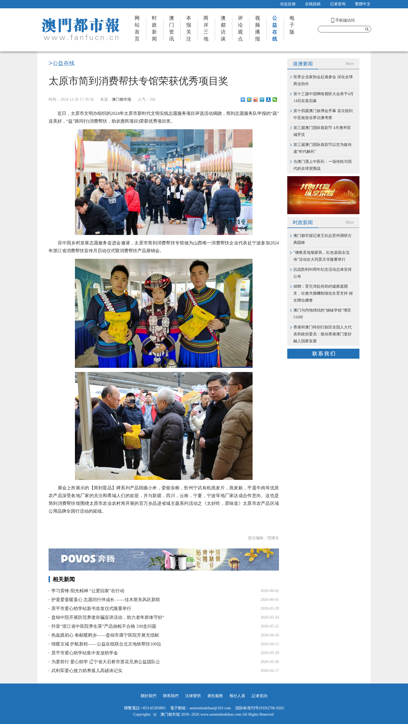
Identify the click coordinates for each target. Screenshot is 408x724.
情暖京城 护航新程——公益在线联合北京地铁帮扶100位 (106, 644)
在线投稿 (313, 4)
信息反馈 (288, 4)
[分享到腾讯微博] (262, 99)
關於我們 (148, 696)
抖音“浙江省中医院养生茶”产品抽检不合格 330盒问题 (103, 626)
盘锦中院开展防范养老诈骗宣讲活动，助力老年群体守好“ (107, 617)
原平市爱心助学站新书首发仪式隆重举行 (91, 608)
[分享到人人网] (268, 99)
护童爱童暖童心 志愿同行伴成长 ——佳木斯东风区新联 (105, 599)
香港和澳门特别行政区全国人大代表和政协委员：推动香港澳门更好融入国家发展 (322, 334)
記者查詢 (259, 696)
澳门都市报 (121, 99)
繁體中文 (363, 4)
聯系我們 (170, 696)
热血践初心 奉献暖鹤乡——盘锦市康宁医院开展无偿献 (105, 635)
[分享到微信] (275, 99)
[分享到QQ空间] (249, 99)
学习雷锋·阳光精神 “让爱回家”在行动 (87, 590)
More (350, 64)
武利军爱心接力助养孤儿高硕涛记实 (86, 670)
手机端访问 (345, 20)
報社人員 (237, 696)
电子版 (291, 25)
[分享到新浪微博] (255, 99)
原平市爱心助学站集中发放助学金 (84, 652)
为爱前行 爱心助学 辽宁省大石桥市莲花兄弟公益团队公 (105, 661)
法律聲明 (193, 696)
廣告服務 (215, 696)
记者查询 (338, 4)
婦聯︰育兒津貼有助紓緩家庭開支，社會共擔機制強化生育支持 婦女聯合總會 (323, 293)
